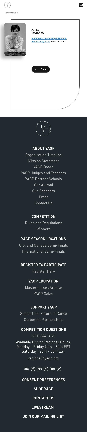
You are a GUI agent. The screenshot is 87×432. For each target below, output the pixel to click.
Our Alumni (43, 185)
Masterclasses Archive (43, 287)
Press (43, 197)
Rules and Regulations (43, 222)
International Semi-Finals (43, 251)
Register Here (43, 271)
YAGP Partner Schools (43, 178)
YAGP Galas (43, 293)
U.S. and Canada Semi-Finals (43, 245)
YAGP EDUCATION (43, 281)
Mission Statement (43, 160)
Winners (43, 229)
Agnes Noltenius (11, 12)
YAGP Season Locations (43, 238)
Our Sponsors (43, 191)
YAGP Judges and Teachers (43, 173)
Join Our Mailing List (43, 416)
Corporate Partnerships (43, 319)
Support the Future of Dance (43, 313)
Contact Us (43, 203)
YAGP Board (43, 167)
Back (43, 69)
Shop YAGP (43, 388)
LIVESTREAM (43, 407)
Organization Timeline (43, 154)
